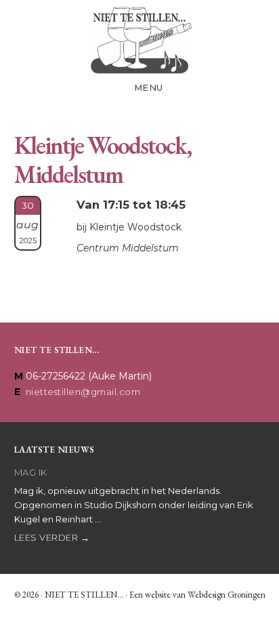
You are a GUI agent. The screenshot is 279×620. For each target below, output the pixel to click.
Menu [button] (148, 87)
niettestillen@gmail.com (83, 391)
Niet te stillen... (139, 40)
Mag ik (30, 472)
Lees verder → (52, 537)
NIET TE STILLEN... (84, 594)
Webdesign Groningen (226, 594)
